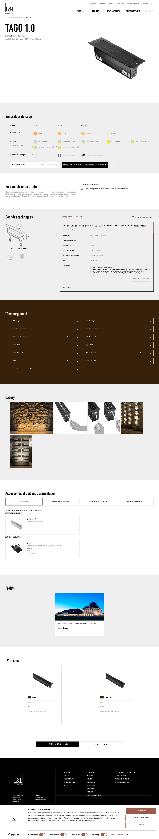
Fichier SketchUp (18, 353)
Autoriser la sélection (141, 818)
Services (111, 3)
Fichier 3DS (16, 345)
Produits (80, 11)
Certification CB (91, 361)
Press (66, 785)
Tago (22, 17)
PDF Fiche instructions (93, 329)
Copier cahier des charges (141, 279)
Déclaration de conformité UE (22, 369)
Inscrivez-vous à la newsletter (125, 772)
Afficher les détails (118, 835)
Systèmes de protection (133, 3)
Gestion (13, 125)
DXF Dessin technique (93, 337)
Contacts (145, 3)
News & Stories (113, 11)
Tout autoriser (141, 811)
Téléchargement (133, 11)
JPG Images (17, 321)
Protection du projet (122, 779)
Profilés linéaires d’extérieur (15, 36)
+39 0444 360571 (40, 797)
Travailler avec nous (94, 795)
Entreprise (93, 3)
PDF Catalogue (90, 321)
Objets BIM (89, 345)
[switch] (63, 834)
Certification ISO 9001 (122, 782)
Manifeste (102, 3)
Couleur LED (15, 133)
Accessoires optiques (18, 155)
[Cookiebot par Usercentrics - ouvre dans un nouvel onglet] (14, 834)
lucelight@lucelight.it (41, 799)
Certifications (120, 3)
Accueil (8, 17)
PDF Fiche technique (19, 329)
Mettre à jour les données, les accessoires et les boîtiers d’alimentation (85, 165)
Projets (95, 11)
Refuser (141, 825)
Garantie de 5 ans (121, 775)
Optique (13, 141)
